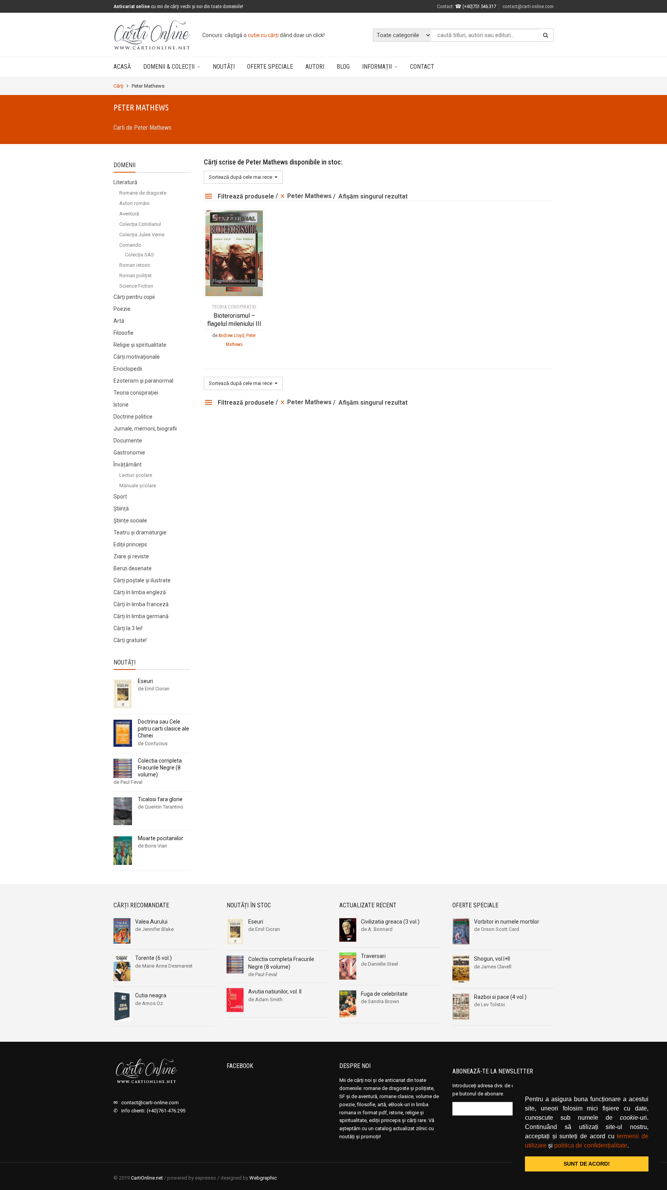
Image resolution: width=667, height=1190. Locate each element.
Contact (422, 66)
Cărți (118, 86)
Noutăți (224, 66)
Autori (314, 66)
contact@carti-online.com (528, 6)
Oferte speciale (270, 66)
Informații (377, 66)
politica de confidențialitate (590, 1145)
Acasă (122, 66)
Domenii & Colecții (169, 66)
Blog (343, 66)
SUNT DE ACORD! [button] (587, 1164)
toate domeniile (278, 35)
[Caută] (545, 35)
